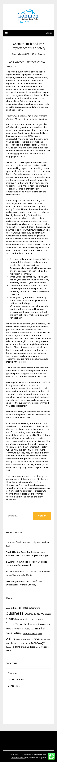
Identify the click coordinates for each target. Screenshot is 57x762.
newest (33, 633)
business (15, 613)
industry (46, 624)
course (48, 614)
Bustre (41, 54)
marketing (14, 633)
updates (31, 647)
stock (13, 643)
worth (8, 650)
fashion (32, 619)
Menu (49, 33)
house (34, 624)
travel (24, 647)
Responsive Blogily (19, 757)
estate (24, 619)
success (28, 643)
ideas (40, 624)
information (11, 629)
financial (12, 623)
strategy (20, 643)
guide (22, 624)
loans (32, 629)
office (40, 634)
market (40, 628)
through (9, 647)
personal (19, 639)
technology (38, 643)
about (8, 608)
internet (19, 629)
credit (10, 619)
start (7, 643)
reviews (35, 639)
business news (34, 614)
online (10, 638)
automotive (34, 608)
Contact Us (14, 685)
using (38, 647)
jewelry (27, 629)
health (27, 624)
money (26, 633)
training (16, 646)
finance (39, 619)
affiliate (23, 607)
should (47, 639)
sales (42, 639)
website (45, 647)
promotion (27, 639)
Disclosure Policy (16, 679)
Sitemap (12, 673)
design (17, 619)
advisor (14, 608)
